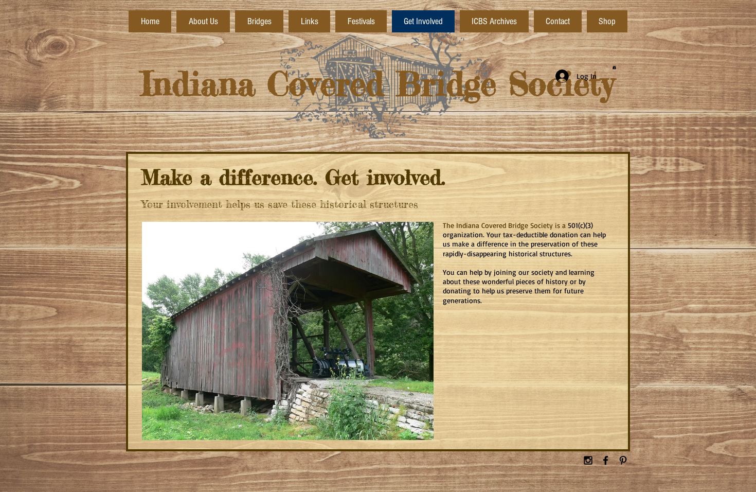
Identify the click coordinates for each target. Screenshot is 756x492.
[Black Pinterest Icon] (623, 460)
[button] (614, 67)
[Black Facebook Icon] (605, 460)
